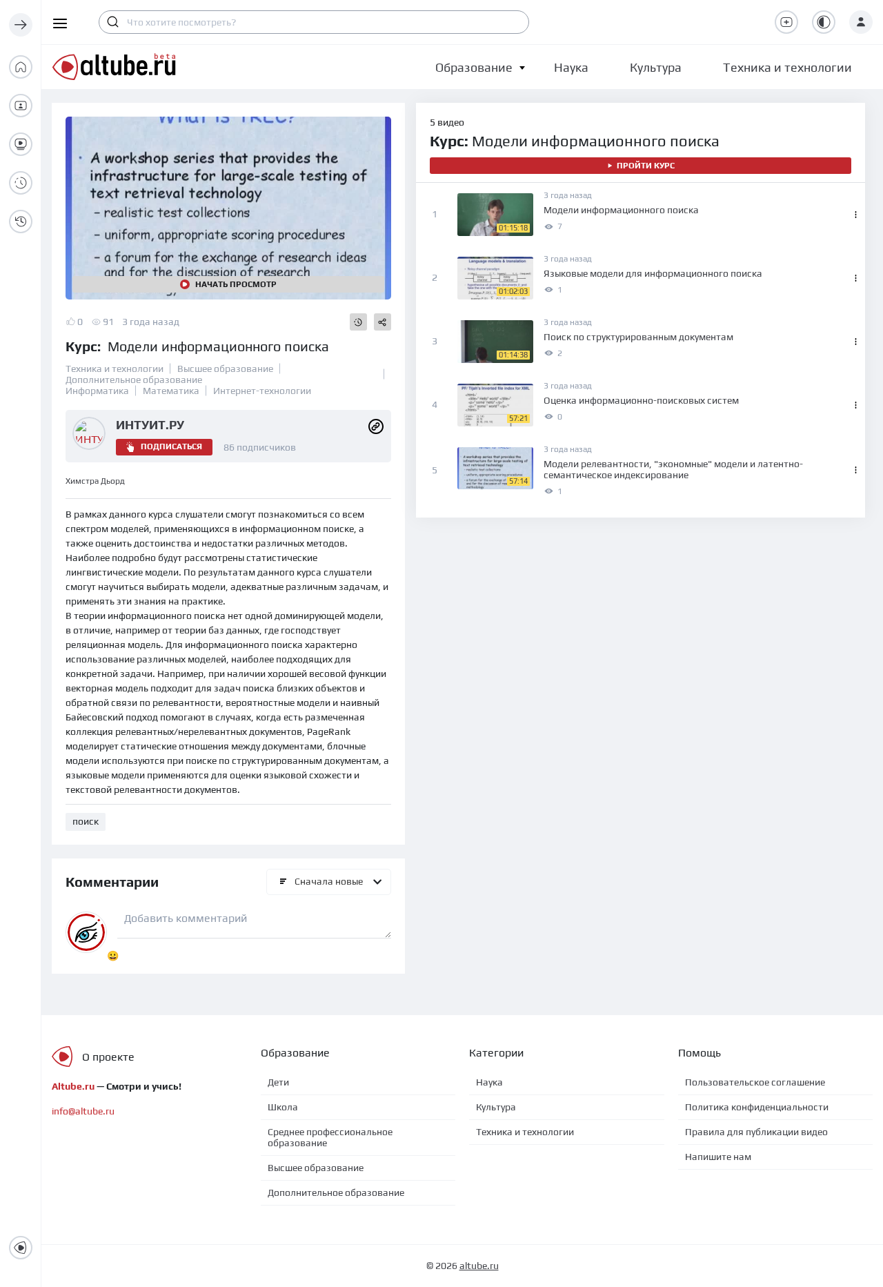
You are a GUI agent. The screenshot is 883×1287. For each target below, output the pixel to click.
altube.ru (479, 1265)
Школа (283, 1106)
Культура (496, 1106)
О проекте (108, 1056)
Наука (489, 1082)
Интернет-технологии (262, 390)
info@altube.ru (83, 1111)
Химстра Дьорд (95, 481)
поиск (85, 821)
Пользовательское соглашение (755, 1082)
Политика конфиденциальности (757, 1106)
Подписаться (171, 446)
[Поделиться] (382, 322)
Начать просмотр (236, 284)
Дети (278, 1082)
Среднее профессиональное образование (330, 1137)
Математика (171, 390)
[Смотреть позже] (358, 322)
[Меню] (20, 25)
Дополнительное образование (134, 379)
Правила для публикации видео (756, 1131)
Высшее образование (225, 368)
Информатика (97, 390)
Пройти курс (646, 165)
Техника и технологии (114, 368)
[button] (474, 67)
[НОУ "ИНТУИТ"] (376, 425)
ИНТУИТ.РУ (150, 424)
